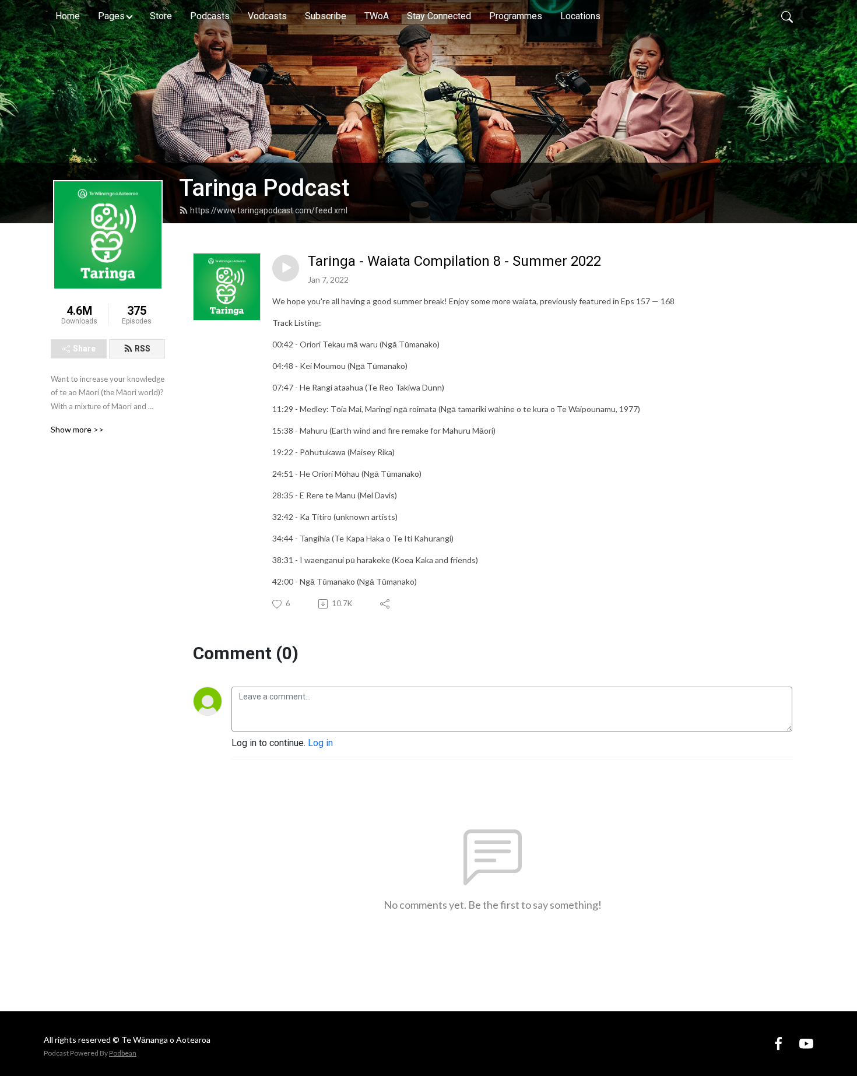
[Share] (385, 604)
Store (161, 16)
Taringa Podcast (264, 188)
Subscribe (325, 16)
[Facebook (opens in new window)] (778, 1043)
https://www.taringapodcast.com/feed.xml (268, 210)
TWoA (376, 16)
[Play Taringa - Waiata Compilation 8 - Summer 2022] (285, 268)
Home (67, 16)
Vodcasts (267, 16)
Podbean (122, 1053)
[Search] (787, 16)
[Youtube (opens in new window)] (806, 1043)
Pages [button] (111, 16)
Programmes (515, 16)
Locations (580, 16)
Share (84, 348)
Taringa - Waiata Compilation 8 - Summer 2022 (454, 261)
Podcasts (210, 16)
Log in (320, 742)
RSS (142, 348)
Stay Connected (439, 16)
